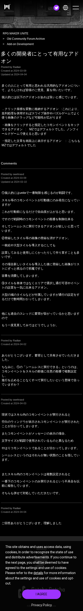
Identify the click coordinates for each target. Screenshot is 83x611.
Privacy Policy (41, 605)
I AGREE (41, 594)
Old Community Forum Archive (26, 38)
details (38, 573)
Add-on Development (20, 44)
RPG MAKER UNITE (15, 33)
